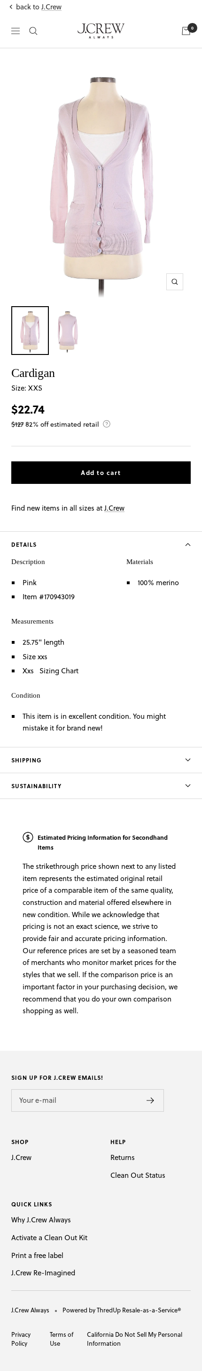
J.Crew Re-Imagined (43, 1273)
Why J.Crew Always (41, 1220)
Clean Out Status (137, 1175)
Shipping (26, 760)
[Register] (151, 1100)
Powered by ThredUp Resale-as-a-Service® (121, 1310)
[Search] (33, 31)
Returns (122, 1157)
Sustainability (36, 786)
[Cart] (186, 31)
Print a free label (37, 1255)
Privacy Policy (21, 1339)
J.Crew (51, 7)
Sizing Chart (58, 671)
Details (24, 544)
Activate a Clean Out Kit (49, 1238)
